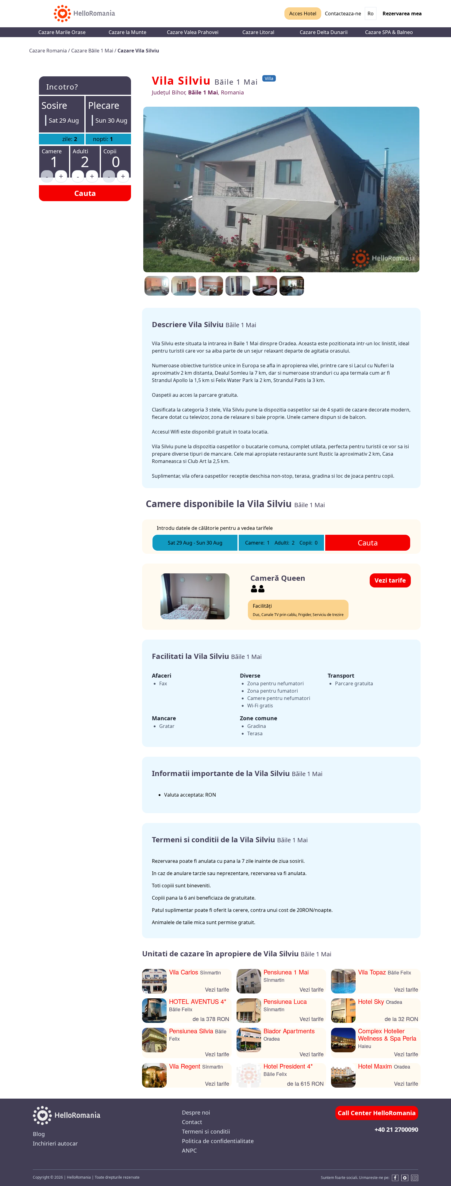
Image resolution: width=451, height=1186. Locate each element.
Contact (192, 1122)
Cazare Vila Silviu (138, 50)
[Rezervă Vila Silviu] (211, 286)
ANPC (189, 1150)
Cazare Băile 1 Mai (92, 50)
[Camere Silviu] (281, 189)
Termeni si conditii (206, 1131)
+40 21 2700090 (396, 1129)
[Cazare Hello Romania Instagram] (414, 1178)
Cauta (85, 193)
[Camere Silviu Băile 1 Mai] (157, 286)
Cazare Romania (48, 50)
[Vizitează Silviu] (264, 286)
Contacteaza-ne (343, 13)
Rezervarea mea (402, 13)
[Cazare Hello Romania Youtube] (405, 1178)
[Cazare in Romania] (84, 13)
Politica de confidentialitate (218, 1141)
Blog (39, 1134)
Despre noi (196, 1112)
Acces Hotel (302, 13)
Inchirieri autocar (55, 1143)
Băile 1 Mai (236, 82)
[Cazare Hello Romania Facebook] (394, 1178)
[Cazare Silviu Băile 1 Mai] (184, 286)
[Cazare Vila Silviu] (291, 286)
